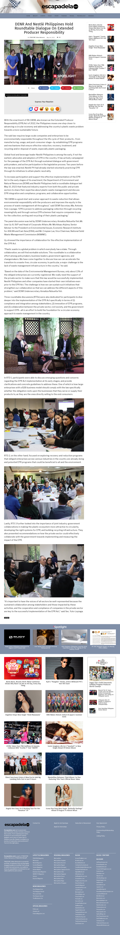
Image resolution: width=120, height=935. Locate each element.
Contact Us (36, 823)
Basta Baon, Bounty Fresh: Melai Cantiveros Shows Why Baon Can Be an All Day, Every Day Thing (97, 28)
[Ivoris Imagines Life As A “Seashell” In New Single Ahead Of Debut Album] (110, 77)
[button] (113, 6)
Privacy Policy (100, 826)
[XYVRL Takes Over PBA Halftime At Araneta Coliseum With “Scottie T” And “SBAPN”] (110, 67)
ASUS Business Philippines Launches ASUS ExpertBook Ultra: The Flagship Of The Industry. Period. (74, 648)
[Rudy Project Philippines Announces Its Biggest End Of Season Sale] (17, 637)
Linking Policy (100, 836)
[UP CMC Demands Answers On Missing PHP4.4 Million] (103, 637)
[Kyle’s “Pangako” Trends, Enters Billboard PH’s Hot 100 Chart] (110, 39)
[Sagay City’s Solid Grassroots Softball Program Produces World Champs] (101, 673)
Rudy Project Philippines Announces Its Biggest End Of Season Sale (17, 647)
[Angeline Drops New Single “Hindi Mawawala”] (110, 48)
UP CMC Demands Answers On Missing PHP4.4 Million (103, 647)
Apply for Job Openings (61, 823)
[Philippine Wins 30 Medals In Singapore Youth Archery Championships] (93, 702)
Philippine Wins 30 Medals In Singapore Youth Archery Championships (104, 702)
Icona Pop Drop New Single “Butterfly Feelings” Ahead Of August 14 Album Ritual (97, 116)
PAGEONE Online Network (37, 37)
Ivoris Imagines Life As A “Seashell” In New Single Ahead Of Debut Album (97, 76)
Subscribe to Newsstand (83, 823)
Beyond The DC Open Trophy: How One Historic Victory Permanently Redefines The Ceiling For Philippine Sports (106, 693)
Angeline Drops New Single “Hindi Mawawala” (97, 47)
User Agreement (101, 823)
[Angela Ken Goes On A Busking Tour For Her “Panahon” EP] (110, 107)
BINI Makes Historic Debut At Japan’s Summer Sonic (97, 57)
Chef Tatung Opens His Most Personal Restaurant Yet (45, 647)
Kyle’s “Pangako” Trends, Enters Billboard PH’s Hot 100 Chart (97, 38)
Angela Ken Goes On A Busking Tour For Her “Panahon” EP (96, 106)
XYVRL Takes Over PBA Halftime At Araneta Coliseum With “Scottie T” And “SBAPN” (97, 67)
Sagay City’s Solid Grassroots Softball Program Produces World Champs (100, 684)
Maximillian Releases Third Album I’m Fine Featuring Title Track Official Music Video (96, 97)
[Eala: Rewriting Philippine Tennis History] (93, 710)
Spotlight (7, 617)
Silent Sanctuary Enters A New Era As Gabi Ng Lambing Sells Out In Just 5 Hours (97, 87)
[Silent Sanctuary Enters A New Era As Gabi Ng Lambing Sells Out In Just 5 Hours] (110, 87)
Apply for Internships (60, 826)
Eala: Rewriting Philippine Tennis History (106, 709)
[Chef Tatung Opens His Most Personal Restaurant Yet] (46, 637)
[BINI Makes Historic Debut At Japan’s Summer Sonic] (110, 58)
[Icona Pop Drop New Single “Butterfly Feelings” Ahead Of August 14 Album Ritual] (110, 116)
